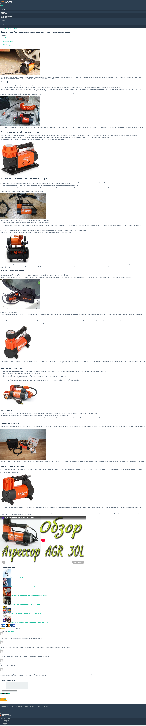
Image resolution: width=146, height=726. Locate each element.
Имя (1, 691)
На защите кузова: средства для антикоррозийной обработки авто (26, 604)
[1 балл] (0, 628)
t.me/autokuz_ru (5, 716)
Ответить (2, 640)
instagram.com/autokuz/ (6, 715)
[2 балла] (1, 628)
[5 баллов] (4, 628)
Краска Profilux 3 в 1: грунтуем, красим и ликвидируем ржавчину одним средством (29, 622)
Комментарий (3, 688)
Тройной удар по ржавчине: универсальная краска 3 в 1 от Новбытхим (26, 613)
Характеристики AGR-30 (7, 45)
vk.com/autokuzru (5, 714)
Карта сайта (5, 721)
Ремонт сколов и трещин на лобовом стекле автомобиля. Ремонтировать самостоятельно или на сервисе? (35, 586)
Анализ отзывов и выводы (8, 47)
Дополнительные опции (7, 42)
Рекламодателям (6, 720)
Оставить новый (10, 631)
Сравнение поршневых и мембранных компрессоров (13, 40)
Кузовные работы (3, 28)
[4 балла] (3, 628)
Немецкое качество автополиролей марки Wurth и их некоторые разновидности (29, 595)
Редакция (4, 724)
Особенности (5, 44)
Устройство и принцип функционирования (11, 38)
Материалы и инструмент (13, 28)
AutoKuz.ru (8, 718)
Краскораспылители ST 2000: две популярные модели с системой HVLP (26, 577)
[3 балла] (2, 628)
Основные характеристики (8, 41)
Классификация (6, 37)
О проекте (5, 723)
